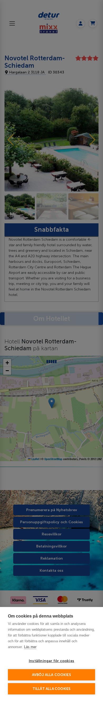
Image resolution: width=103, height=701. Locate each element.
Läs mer (30, 647)
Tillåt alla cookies (51, 689)
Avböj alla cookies (51, 675)
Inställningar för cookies (51, 661)
